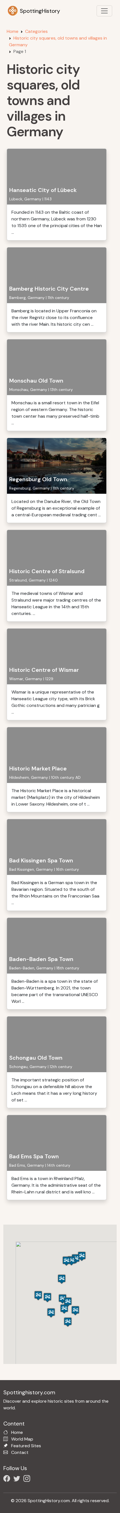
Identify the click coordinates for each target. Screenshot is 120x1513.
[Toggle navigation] (104, 10)
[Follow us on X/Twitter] (17, 1479)
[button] (81, 1256)
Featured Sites (26, 1446)
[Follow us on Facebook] (7, 1479)
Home (12, 31)
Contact (19, 1452)
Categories (36, 31)
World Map (22, 1439)
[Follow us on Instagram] (27, 1479)
